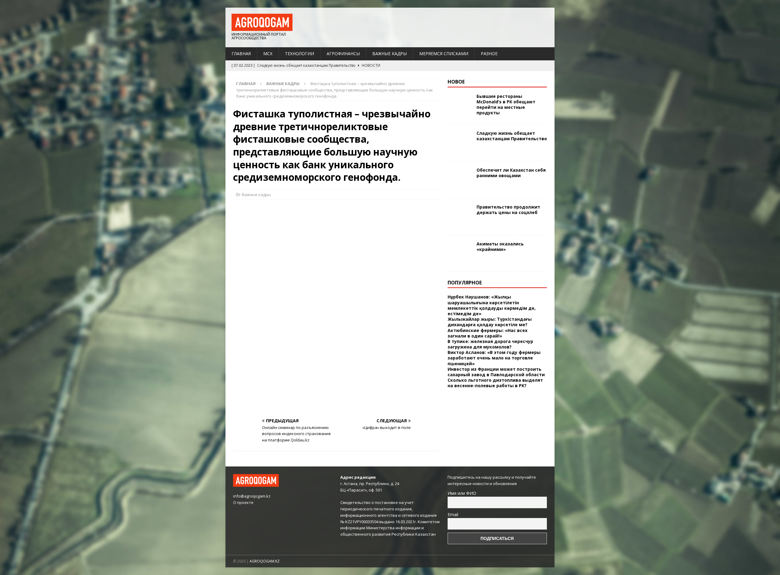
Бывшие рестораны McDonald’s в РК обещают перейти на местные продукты (506, 104)
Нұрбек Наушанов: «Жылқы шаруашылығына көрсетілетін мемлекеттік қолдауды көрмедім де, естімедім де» (492, 305)
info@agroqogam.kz (252, 496)
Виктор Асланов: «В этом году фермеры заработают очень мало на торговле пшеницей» (494, 357)
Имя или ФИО (462, 493)
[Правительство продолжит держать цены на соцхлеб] (460, 216)
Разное (489, 53)
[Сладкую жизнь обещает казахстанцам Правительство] (460, 142)
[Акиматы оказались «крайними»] (460, 253)
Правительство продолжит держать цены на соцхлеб (508, 209)
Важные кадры (389, 53)
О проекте (243, 502)
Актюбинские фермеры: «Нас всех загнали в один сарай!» (487, 333)
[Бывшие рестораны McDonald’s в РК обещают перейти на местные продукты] (460, 106)
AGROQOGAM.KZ (265, 561)
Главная (241, 53)
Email (453, 514)
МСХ (267, 53)
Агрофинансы (343, 53)
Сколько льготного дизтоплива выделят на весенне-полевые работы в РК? (495, 382)
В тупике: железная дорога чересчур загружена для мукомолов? (490, 344)
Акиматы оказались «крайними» (500, 246)
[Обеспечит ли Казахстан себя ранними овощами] (460, 179)
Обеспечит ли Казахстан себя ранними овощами (511, 172)
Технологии (299, 53)
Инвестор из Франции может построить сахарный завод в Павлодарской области (496, 371)
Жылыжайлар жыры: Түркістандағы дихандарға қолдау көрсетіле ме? (490, 321)
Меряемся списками (443, 53)
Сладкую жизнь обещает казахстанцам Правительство (512, 135)
